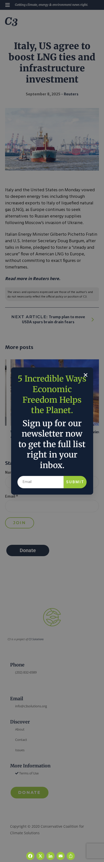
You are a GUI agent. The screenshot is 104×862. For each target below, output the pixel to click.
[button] (85, 375)
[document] (52, 431)
